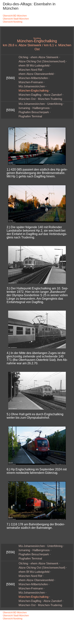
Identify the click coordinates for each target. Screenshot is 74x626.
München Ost (27, 98)
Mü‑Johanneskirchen (32, 86)
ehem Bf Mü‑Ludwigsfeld (34, 65)
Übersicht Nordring (12, 21)
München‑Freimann (31, 82)
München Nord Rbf (30, 69)
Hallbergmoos (41, 108)
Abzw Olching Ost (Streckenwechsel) (42, 61)
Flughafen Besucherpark (34, 112)
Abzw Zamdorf (52, 94)
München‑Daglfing (30, 94)
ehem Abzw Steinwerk (44, 57)
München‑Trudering (50, 98)
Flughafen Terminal (30, 116)
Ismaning (24, 108)
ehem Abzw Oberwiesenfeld (36, 73)
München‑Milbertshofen (33, 78)
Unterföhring (54, 103)
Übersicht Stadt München (16, 18)
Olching (23, 57)
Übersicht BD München (15, 15)
